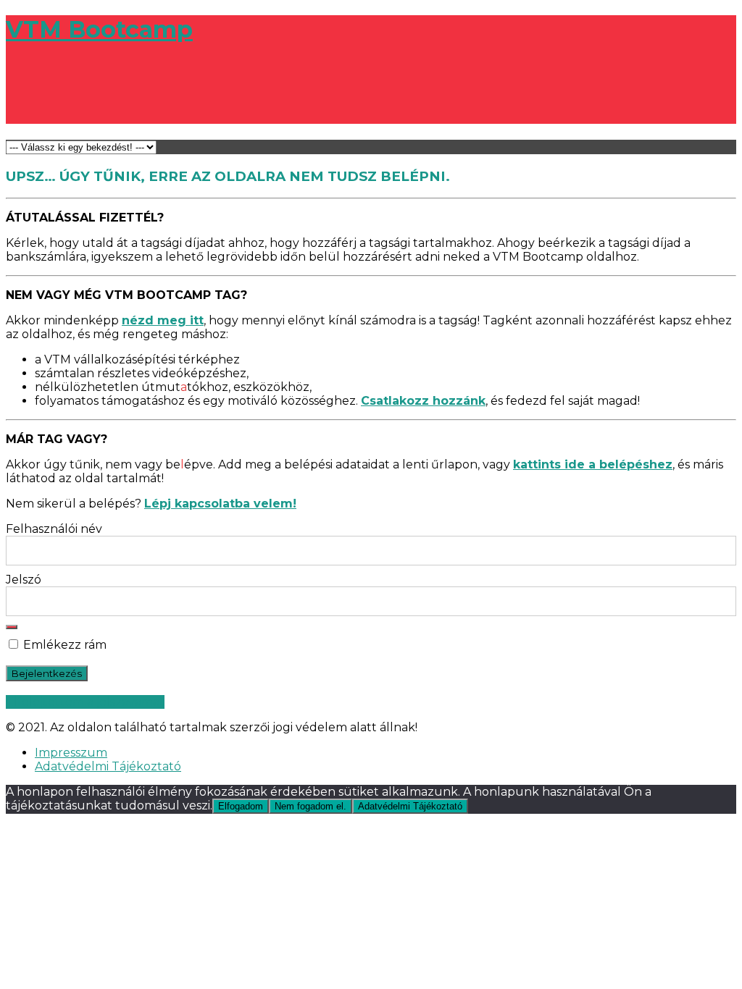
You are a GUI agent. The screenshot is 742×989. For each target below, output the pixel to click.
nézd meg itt (163, 320)
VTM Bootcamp (99, 29)
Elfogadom (240, 806)
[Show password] (11, 627)
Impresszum (71, 752)
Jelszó (23, 579)
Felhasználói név (54, 529)
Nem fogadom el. (310, 806)
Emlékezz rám (63, 645)
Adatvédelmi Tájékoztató (108, 766)
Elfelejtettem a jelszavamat (85, 702)
